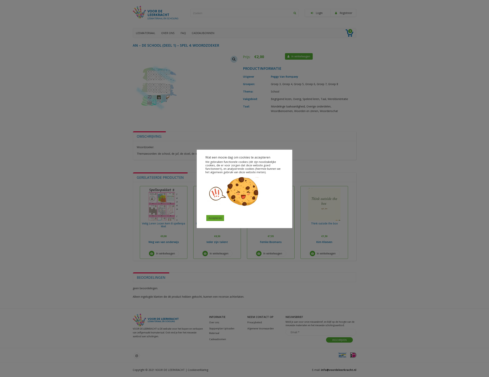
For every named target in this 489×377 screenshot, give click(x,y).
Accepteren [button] (215, 218)
